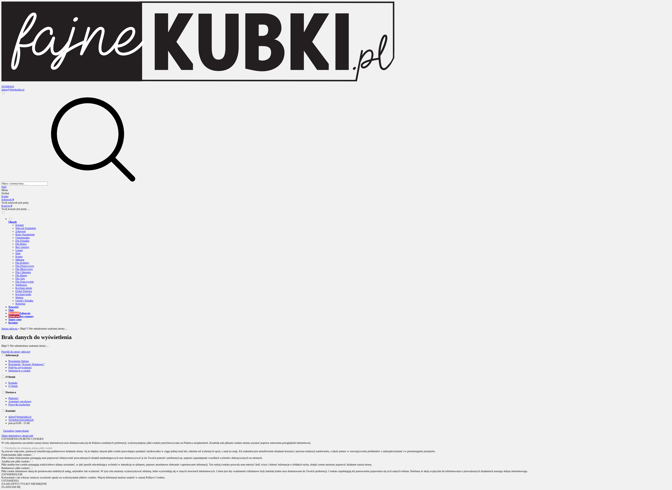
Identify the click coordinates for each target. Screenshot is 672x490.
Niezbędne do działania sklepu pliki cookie (28, 448)
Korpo (19, 256)
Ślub (17, 253)
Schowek (7, 199)
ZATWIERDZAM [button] (11, 474)
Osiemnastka (22, 237)
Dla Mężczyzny (24, 269)
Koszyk (6, 205)
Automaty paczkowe (19, 401)
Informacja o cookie (19, 370)
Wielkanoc (21, 284)
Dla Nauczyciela (24, 281)
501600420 (27, 419)
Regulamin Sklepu (18, 361)
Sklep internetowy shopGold (17, 435)
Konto (4, 196)
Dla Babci (21, 243)
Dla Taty (20, 278)
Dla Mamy (21, 275)
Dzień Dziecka (23, 291)
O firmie (13, 386)
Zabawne (20, 231)
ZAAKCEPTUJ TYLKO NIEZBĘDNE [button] (24, 483)
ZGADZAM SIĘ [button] (11, 486)
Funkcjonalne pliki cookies (16, 454)
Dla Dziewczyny (24, 266)
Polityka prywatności (20, 367)
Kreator (19, 225)
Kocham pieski (23, 288)
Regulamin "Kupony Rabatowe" (26, 364)
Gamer (19, 250)
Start (3, 186)
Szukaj (5, 193)
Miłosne (19, 259)
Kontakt (12, 382)
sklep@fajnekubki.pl (12, 89)
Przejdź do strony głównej (15, 351)
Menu (4, 190)
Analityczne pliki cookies (15, 461)
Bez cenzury (22, 247)
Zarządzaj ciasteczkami (16, 430)
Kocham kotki (23, 294)
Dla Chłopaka (23, 272)
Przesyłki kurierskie (19, 404)
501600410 (7, 86)
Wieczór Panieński (25, 228)
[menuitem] (136, 261)
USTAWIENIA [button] (10, 480)
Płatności (13, 398)
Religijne (20, 303)
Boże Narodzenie (25, 234)
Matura (19, 297)
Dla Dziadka (22, 240)
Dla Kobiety (22, 262)
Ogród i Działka (24, 300)
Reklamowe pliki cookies (15, 468)
